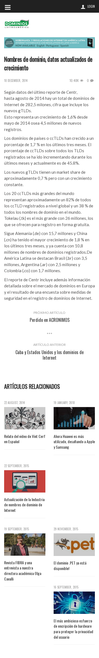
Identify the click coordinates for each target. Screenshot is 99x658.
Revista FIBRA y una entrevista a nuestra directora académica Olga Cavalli (22, 570)
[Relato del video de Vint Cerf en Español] (24, 418)
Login (91, 6)
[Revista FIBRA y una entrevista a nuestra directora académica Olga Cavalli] (24, 544)
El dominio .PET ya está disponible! (70, 565)
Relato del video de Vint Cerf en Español (24, 439)
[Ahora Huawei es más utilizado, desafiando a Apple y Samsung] (74, 418)
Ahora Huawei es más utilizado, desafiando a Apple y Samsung (74, 442)
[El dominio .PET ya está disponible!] (74, 544)
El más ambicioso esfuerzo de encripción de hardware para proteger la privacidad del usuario (73, 629)
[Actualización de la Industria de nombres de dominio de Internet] (24, 481)
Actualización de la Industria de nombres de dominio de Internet (24, 505)
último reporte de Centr (55, 92)
